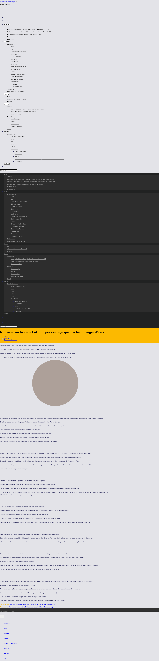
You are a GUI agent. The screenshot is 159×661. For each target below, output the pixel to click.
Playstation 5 (18, 311)
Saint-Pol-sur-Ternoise (17, 229)
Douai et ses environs (17, 226)
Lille (12, 199)
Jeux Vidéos (14, 299)
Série (12, 289)
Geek (12, 294)
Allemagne (10, 256)
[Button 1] (2, 616)
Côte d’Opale (15, 211)
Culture (13, 296)
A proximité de (11, 194)
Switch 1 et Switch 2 (21, 301)
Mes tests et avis (12, 284)
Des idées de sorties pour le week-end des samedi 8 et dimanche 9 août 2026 (30, 179)
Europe (6, 254)
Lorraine (9, 251)
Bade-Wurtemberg (16, 264)
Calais (13, 221)
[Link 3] (11, 11)
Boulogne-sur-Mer (16, 219)
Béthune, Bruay (15, 204)
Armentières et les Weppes (19, 216)
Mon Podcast (11, 189)
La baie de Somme (16, 206)
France (6, 244)
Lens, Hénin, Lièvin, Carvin (19, 201)
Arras (12, 196)
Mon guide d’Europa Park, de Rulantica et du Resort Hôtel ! (28, 259)
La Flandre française (17, 236)
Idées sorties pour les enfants (16, 241)
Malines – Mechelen (17, 276)
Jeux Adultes (18, 304)
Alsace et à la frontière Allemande (17, 249)
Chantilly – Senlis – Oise (18, 224)
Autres (6, 281)
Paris (8, 246)
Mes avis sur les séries (18, 286)
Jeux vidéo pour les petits (22, 309)
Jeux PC (17, 306)
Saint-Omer (14, 209)
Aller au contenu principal (7, 1)
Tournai (13, 271)
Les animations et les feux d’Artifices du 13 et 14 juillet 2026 (25, 184)
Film (12, 291)
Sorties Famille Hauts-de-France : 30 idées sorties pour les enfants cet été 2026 (31, 181)
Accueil (9, 176)
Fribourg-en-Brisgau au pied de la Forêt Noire (24, 261)
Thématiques (11, 239)
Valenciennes (15, 231)
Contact (6, 313)
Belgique (10, 266)
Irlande (9, 279)
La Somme (14, 214)
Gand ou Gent (15, 274)
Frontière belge (15, 269)
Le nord (6, 191)
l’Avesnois (14, 234)
